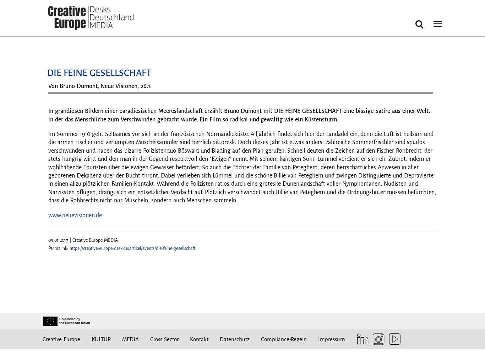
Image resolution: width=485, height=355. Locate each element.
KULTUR (101, 339)
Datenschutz (235, 339)
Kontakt (199, 339)
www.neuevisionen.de (75, 215)
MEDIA (130, 339)
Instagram (376, 339)
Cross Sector (164, 339)
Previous (61, 95)
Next (424, 95)
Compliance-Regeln (284, 339)
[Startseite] (90, 18)
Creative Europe (61, 339)
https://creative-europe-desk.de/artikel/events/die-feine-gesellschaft (132, 248)
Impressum (331, 339)
